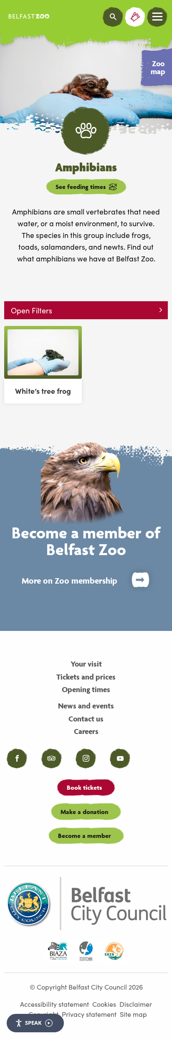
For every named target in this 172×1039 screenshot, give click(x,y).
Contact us (86, 719)
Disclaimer (135, 1003)
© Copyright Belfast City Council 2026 (86, 986)
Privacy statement (89, 1013)
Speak (33, 1022)
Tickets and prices (86, 677)
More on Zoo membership (69, 581)
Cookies (104, 1003)
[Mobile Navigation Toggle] (157, 17)
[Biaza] (57, 951)
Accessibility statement (54, 1003)
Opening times (86, 689)
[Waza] (86, 951)
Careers (86, 731)
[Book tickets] (135, 17)
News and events (86, 706)
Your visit (86, 664)
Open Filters (31, 310)
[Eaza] (114, 951)
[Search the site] (113, 17)
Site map (133, 1013)
